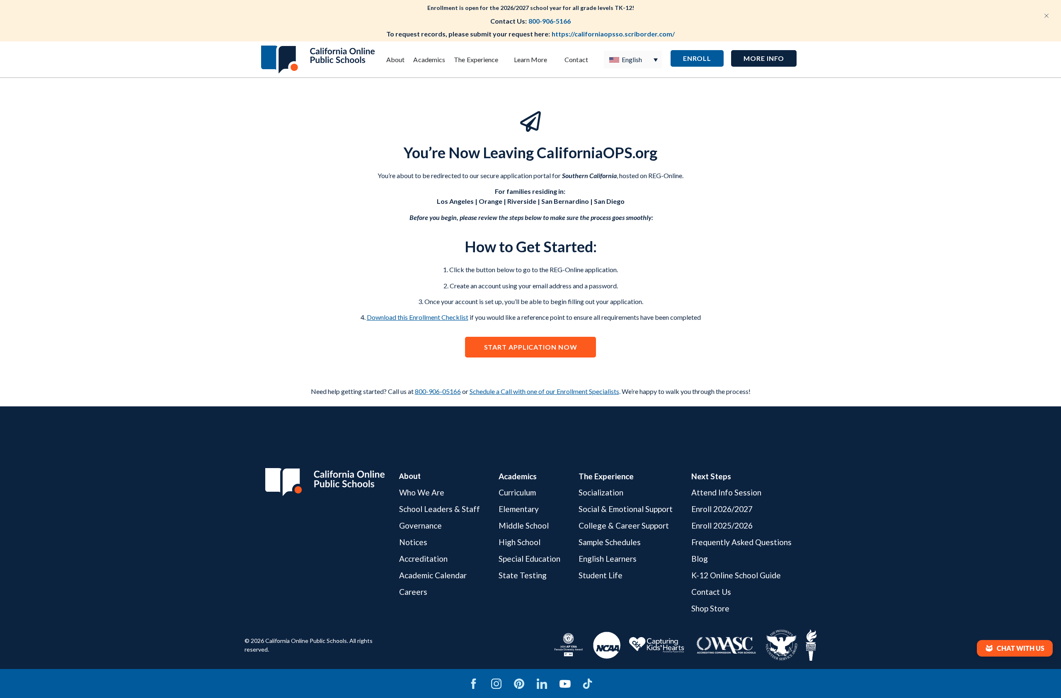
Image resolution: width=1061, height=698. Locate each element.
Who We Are (421, 492)
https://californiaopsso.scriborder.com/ (613, 34)
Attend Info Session (726, 492)
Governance (420, 525)
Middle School (524, 525)
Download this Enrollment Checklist (417, 317)
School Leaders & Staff (439, 509)
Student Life (601, 575)
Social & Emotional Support (626, 509)
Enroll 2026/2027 (722, 509)
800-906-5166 (549, 21)
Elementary (519, 509)
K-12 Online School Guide (736, 575)
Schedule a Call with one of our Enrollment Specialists (544, 391)
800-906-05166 (438, 391)
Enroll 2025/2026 (722, 525)
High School (519, 542)
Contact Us (711, 592)
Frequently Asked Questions (741, 542)
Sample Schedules (610, 542)
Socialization (601, 492)
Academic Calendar (433, 575)
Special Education (529, 558)
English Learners (608, 558)
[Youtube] (565, 683)
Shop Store (710, 608)
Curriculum (517, 492)
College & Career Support (624, 525)
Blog (699, 558)
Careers (413, 592)
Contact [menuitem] (576, 59)
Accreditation (423, 558)
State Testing (523, 575)
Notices (413, 542)
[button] (764, 58)
